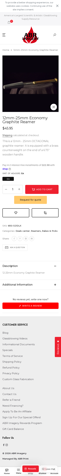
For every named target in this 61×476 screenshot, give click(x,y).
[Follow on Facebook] (3, 445)
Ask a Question (17, 247)
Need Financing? (12, 405)
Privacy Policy (10, 373)
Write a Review (37, 306)
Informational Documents (18, 344)
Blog (5, 332)
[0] (9, 22)
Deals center (23, 231)
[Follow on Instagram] (6, 445)
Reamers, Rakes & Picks (44, 231)
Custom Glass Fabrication (18, 379)
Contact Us (9, 394)
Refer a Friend (11, 399)
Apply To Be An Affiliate (17, 411)
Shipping (7, 135)
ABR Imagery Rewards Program (22, 423)
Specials (7, 350)
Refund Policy (11, 367)
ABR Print (23, 458)
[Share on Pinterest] (20, 238)
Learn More (40, 9)
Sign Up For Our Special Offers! (21, 417)
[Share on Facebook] (14, 238)
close (57, 6)
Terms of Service (12, 356)
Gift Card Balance (13, 429)
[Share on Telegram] (25, 238)
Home (5, 50)
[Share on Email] (31, 238)
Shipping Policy (11, 361)
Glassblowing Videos (14, 338)
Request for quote (30, 199)
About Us (8, 388)
